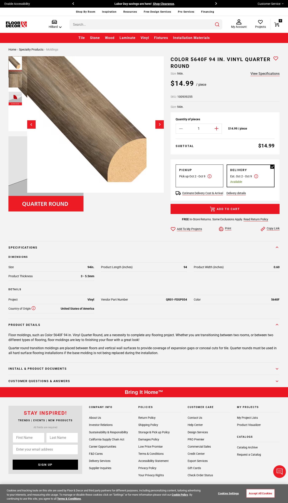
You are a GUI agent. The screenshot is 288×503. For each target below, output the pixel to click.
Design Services (198, 432)
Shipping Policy (148, 425)
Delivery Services (99, 461)
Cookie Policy (180, 494)
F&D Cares (96, 453)
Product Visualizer (249, 425)
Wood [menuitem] (109, 38)
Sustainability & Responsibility (108, 432)
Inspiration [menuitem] (109, 11)
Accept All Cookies (260, 493)
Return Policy (147, 417)
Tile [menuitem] (81, 38)
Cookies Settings (228, 493)
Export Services (198, 461)
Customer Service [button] (269, 3)
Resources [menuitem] (130, 11)
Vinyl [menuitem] (145, 38)
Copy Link (273, 228)
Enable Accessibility (17, 3)
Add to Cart (228, 209)
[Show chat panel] (279, 471)
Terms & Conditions (151, 453)
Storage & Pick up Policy (154, 432)
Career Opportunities (102, 446)
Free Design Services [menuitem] (157, 11)
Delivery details (236, 193)
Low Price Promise (150, 446)
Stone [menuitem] (95, 38)
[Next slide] (159, 124)
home (12, 49)
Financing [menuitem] (207, 11)
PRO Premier (196, 439)
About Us (95, 417)
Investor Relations (101, 425)
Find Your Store (186, 3)
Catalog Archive (247, 447)
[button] (54, 24)
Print (228, 228)
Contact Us (195, 417)
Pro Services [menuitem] (186, 11)
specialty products (31, 49)
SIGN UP (45, 464)
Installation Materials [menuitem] (191, 38)
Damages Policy (148, 439)
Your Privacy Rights (151, 475)
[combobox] (146, 24)
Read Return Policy (256, 219)
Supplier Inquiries (100, 468)
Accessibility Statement (153, 461)
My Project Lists (247, 417)
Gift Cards (194, 468)
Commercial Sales (199, 446)
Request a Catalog (249, 454)
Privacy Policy (147, 468)
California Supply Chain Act (106, 439)
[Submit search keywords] (217, 24)
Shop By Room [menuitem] (85, 11)
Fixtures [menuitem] (161, 38)
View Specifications (265, 74)
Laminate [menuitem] (128, 38)
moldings (52, 49)
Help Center (195, 425)
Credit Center (196, 453)
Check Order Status (200, 475)
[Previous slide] (31, 124)
